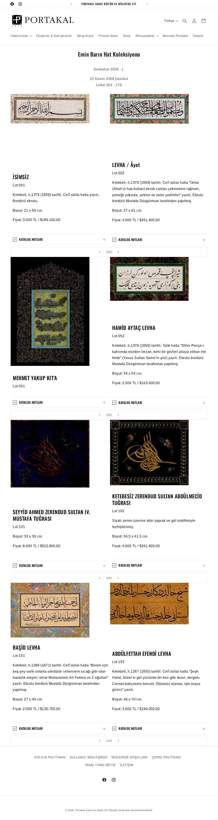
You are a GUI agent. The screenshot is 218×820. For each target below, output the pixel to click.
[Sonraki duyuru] (147, 4)
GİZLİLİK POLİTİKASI (50, 757)
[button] (21, 35)
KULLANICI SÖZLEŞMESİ (89, 757)
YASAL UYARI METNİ (100, 765)
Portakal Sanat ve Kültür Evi (91, 810)
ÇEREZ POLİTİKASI (166, 757)
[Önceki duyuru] (71, 4)
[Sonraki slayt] (118, 252)
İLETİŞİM (126, 765)
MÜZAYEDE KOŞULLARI (130, 757)
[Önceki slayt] (99, 252)
